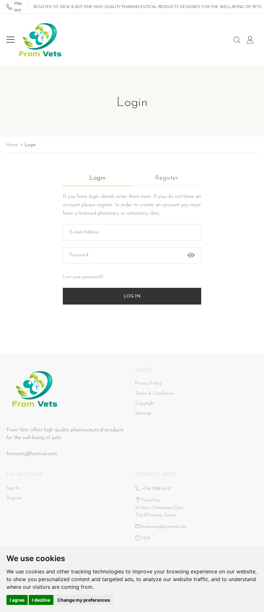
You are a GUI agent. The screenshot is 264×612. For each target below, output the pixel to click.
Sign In (12, 488)
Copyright (145, 403)
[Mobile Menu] (10, 40)
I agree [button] (17, 600)
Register (166, 178)
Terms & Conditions (154, 393)
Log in (132, 296)
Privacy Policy (148, 383)
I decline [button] (41, 600)
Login (98, 178)
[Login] (252, 40)
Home (12, 145)
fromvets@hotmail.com (31, 454)
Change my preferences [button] (83, 600)
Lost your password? (83, 277)
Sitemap (143, 413)
